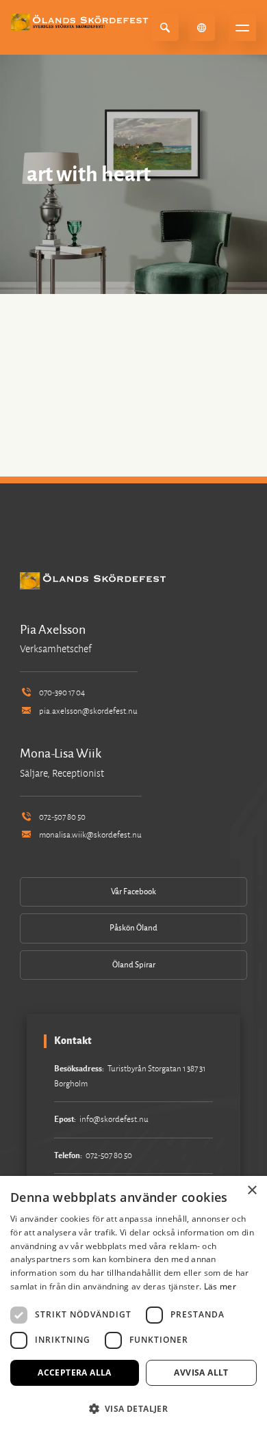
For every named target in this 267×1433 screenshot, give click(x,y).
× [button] (251, 1191)
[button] (133, 1408)
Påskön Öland (133, 928)
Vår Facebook (133, 891)
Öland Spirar (133, 965)
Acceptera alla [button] (75, 1372)
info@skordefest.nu (114, 1119)
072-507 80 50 (62, 817)
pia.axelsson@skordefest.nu (88, 711)
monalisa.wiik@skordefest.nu (90, 835)
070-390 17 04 (62, 692)
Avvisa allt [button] (201, 1372)
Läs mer (220, 1286)
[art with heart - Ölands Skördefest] (81, 22)
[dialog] (133, 1304)
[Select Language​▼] (201, 27)
